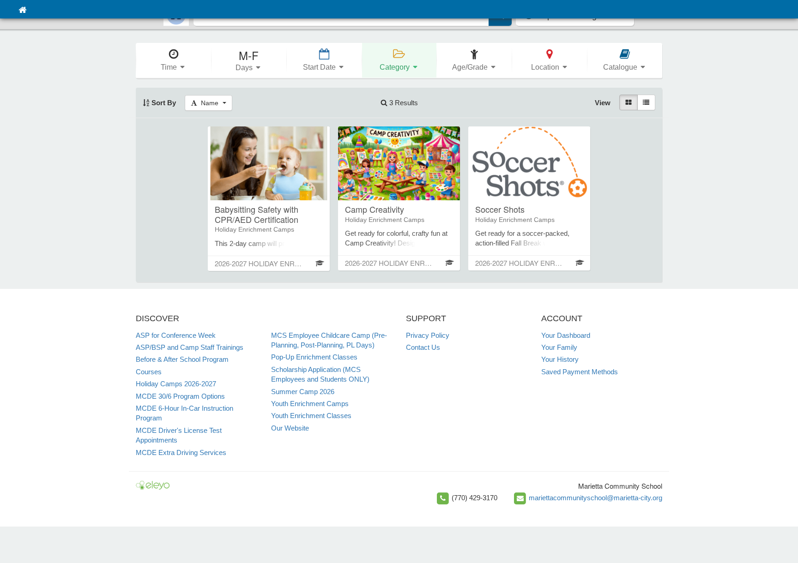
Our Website (290, 428)
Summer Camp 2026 (302, 391)
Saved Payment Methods (579, 372)
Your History (560, 359)
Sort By (163, 103)
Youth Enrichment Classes (311, 415)
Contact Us (423, 347)
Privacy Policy (427, 335)
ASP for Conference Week (176, 335)
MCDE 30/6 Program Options (180, 396)
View (603, 103)
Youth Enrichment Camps (310, 403)
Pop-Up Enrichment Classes (314, 357)
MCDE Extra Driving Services (181, 452)
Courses (149, 372)
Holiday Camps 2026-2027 (176, 384)
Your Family (559, 347)
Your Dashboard (565, 335)
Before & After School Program (182, 359)
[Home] (22, 9)
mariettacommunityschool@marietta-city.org (595, 498)
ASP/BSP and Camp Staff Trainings (189, 347)
